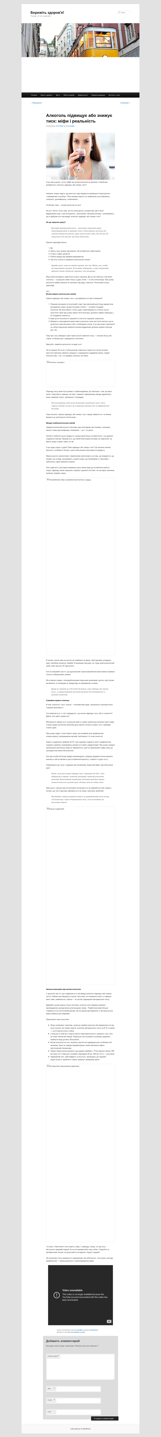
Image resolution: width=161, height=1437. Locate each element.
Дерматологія (83, 95)
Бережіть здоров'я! (47, 12)
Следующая (125, 103)
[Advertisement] (80, 74)
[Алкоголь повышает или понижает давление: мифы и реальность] (80, 179)
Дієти (58, 95)
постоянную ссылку (78, 1332)
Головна (34, 95)
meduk (72, 126)
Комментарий (53, 1356)
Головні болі (93, 1330)
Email (51, 1400)
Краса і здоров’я (46, 95)
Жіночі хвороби (69, 95)
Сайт (49, 1411)
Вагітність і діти (114, 95)
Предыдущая (36, 103)
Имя (51, 1388)
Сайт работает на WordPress (80, 1429)
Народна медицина (98, 95)
